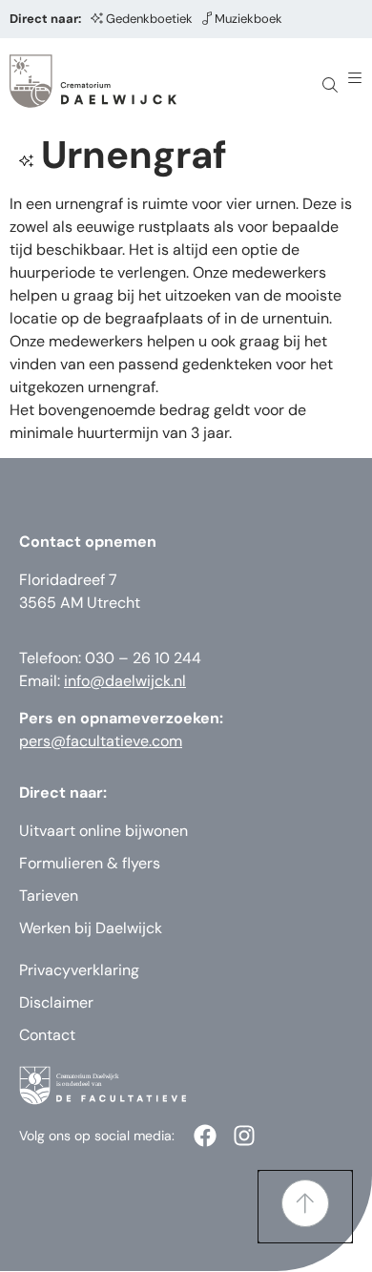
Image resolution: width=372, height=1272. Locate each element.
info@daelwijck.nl (125, 681)
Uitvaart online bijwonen (103, 831)
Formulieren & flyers (89, 863)
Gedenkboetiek (149, 18)
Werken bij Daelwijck (90, 928)
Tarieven (48, 896)
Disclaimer (56, 1002)
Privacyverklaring (79, 970)
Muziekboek (248, 18)
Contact (47, 1035)
